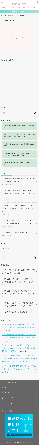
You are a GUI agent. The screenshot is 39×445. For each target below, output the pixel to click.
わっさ (22, 361)
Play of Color (19, 4)
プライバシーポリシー (9, 398)
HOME (4, 15)
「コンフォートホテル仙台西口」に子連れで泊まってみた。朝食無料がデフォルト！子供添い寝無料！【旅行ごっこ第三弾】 (19, 348)
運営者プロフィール (13, 15)
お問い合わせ (6, 387)
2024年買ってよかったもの (19, 11)
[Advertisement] (19, 82)
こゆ (5, 341)
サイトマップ (6, 392)
